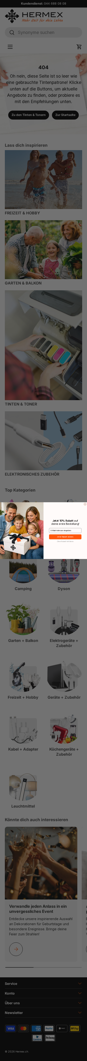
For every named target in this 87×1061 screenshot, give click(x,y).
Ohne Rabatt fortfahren (65, 541)
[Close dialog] (85, 504)
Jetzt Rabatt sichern (65, 537)
